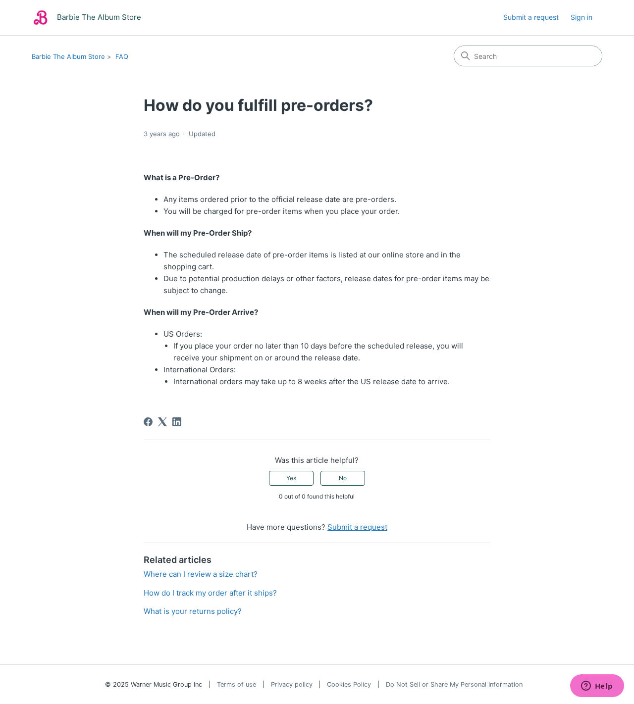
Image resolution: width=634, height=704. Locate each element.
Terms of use (236, 684)
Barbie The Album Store (68, 56)
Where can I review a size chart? (201, 574)
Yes (291, 478)
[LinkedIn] (176, 421)
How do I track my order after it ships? (210, 593)
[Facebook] (148, 421)
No (343, 478)
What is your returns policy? (193, 611)
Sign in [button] (581, 17)
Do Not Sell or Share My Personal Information (454, 684)
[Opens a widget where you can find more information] (597, 686)
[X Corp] (162, 421)
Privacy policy (292, 684)
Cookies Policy (349, 684)
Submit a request (531, 17)
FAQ (121, 56)
